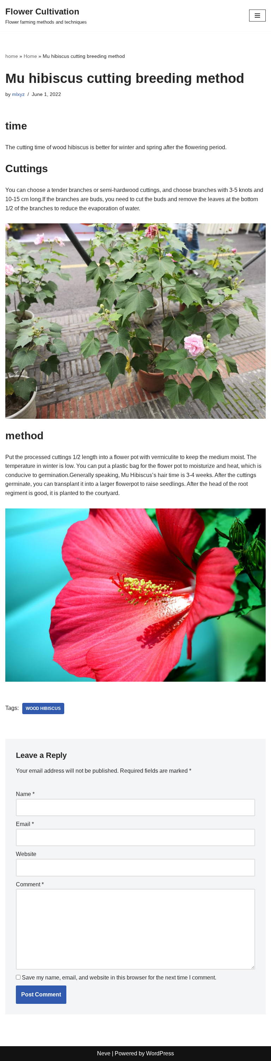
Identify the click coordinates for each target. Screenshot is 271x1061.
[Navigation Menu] (257, 16)
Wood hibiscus (43, 708)
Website (26, 854)
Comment (30, 884)
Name (25, 794)
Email (25, 824)
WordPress (160, 1053)
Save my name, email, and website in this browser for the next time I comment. (119, 978)
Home (30, 56)
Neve (103, 1053)
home (11, 56)
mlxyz (18, 94)
